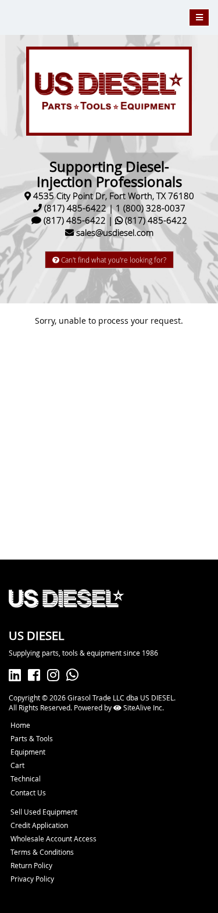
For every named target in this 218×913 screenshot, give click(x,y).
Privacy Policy (32, 878)
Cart (17, 765)
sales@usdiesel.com (114, 232)
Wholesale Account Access (53, 838)
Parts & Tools (31, 738)
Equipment (27, 751)
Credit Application (39, 825)
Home (20, 725)
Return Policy (31, 865)
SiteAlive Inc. (142, 707)
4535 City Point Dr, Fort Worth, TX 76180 (113, 195)
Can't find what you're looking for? (112, 259)
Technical (25, 778)
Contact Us (28, 792)
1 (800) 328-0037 (150, 208)
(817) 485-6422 (75, 208)
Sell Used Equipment (43, 811)
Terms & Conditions (42, 852)
